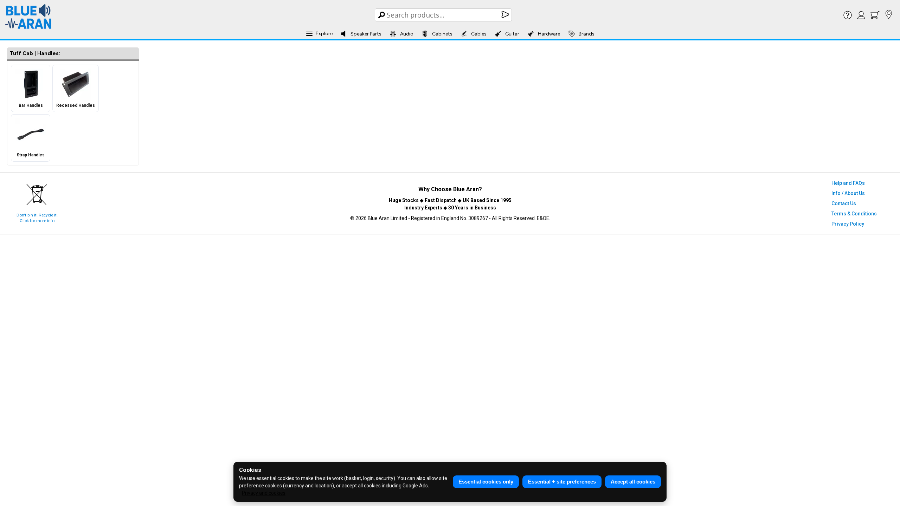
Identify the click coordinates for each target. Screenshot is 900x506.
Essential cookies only (485, 482)
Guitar (512, 34)
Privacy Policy (847, 224)
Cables (479, 34)
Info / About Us (848, 193)
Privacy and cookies (263, 493)
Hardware (549, 34)
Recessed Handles (75, 105)
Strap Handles (31, 155)
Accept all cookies (633, 482)
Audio (406, 34)
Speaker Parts (366, 34)
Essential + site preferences (562, 482)
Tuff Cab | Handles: (35, 53)
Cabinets (442, 34)
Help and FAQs (848, 183)
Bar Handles (31, 105)
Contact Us (843, 203)
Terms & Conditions (854, 213)
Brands (586, 34)
